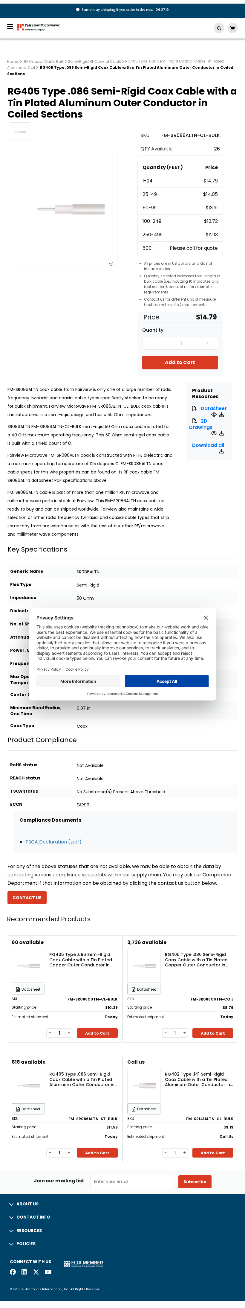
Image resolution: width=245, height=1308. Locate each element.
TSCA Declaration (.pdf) (53, 841)
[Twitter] (36, 1272)
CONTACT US (27, 898)
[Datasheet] (214, 414)
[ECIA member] (83, 1263)
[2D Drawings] (214, 433)
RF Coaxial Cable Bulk (44, 61)
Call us (136, 1062)
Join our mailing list (59, 1181)
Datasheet (214, 408)
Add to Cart (180, 362)
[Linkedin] (24, 1272)
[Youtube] (48, 1272)
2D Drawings (200, 424)
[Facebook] (13, 1272)
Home (12, 61)
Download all (208, 445)
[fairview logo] (38, 26)
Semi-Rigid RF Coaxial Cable (94, 61)
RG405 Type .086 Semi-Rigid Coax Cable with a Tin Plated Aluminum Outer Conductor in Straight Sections (81, 1079)
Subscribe (194, 1182)
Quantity (152, 330)
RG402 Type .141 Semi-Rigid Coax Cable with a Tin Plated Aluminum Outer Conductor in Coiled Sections (197, 1079)
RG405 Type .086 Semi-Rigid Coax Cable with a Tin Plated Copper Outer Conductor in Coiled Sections (80, 959)
